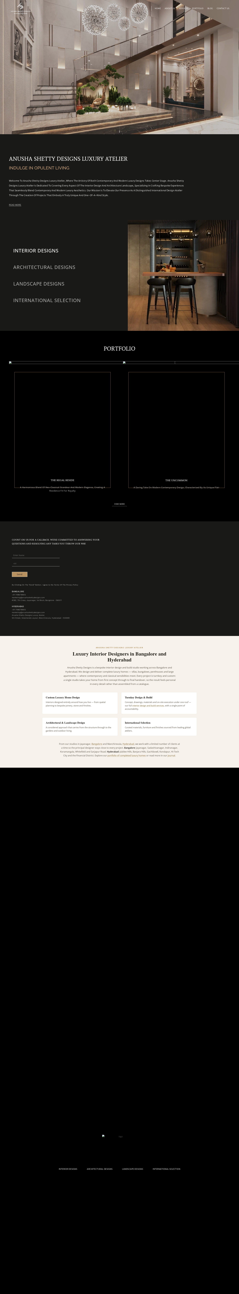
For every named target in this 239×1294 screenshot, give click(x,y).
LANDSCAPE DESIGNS (132, 1169)
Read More (15, 205)
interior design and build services (148, 705)
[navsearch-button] (145, 7)
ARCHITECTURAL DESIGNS (99, 1169)
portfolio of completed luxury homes (126, 755)
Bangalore (97, 743)
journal (171, 755)
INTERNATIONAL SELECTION (166, 1169)
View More (119, 504)
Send (19, 574)
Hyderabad (128, 743)
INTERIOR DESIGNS (68, 1169)
